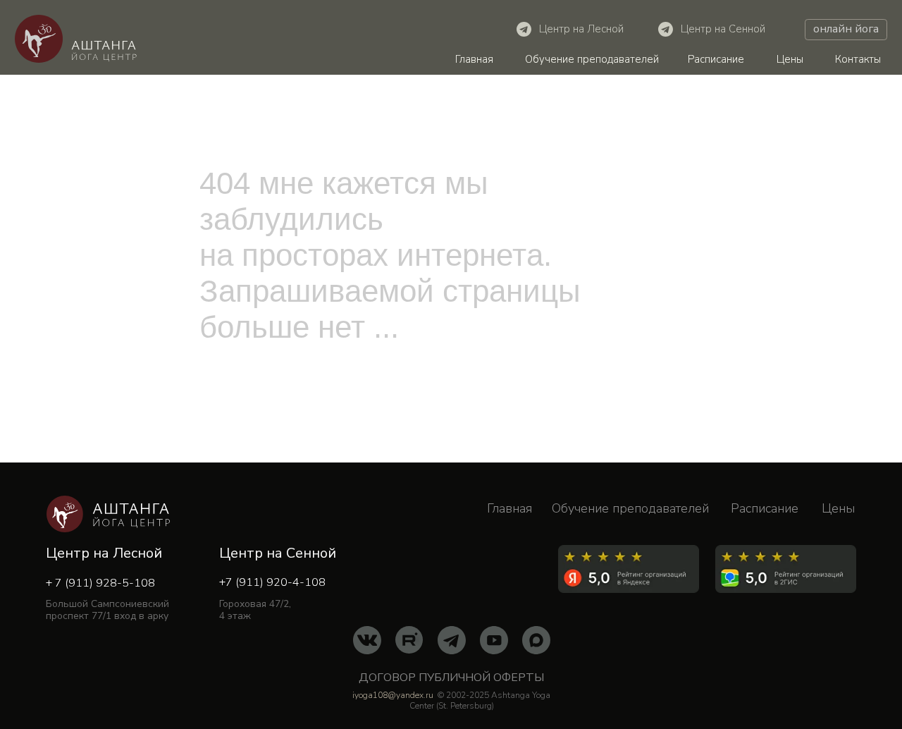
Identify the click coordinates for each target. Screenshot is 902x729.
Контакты (858, 59)
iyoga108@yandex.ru (392, 695)
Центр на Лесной (581, 29)
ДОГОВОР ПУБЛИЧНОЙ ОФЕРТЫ (451, 677)
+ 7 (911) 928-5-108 (100, 583)
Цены (790, 59)
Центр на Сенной (723, 29)
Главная (474, 59)
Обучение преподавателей (592, 59)
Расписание (716, 59)
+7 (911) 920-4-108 (272, 582)
